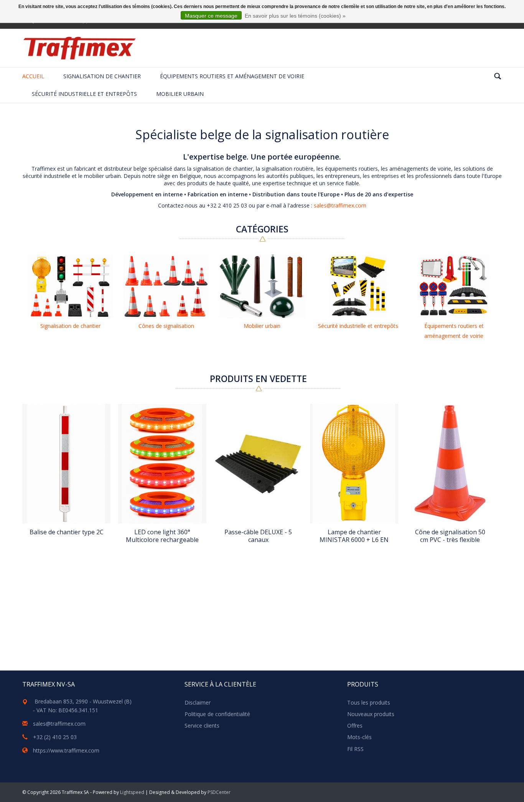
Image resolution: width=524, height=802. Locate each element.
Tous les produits (368, 702)
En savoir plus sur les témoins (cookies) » (295, 16)
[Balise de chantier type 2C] (66, 464)
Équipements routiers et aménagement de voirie (232, 76)
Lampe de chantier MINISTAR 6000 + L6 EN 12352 (354, 535)
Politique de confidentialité (217, 714)
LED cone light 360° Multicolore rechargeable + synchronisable (162, 535)
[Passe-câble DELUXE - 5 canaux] (258, 464)
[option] (70, 293)
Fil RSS (355, 749)
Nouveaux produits (370, 714)
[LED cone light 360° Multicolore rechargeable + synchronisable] (162, 464)
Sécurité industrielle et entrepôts (84, 93)
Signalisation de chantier (102, 76)
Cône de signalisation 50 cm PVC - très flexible (450, 535)
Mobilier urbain (180, 93)
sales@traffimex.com (340, 205)
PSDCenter (219, 792)
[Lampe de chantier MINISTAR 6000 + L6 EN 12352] (354, 464)
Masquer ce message (211, 16)
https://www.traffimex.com (66, 750)
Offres (355, 725)
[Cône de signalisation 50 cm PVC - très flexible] (450, 464)
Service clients (202, 725)
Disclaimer (198, 702)
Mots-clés (359, 737)
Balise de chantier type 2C (67, 532)
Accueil (33, 76)
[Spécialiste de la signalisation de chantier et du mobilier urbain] (79, 48)
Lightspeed (132, 792)
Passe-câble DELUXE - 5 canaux (258, 535)
